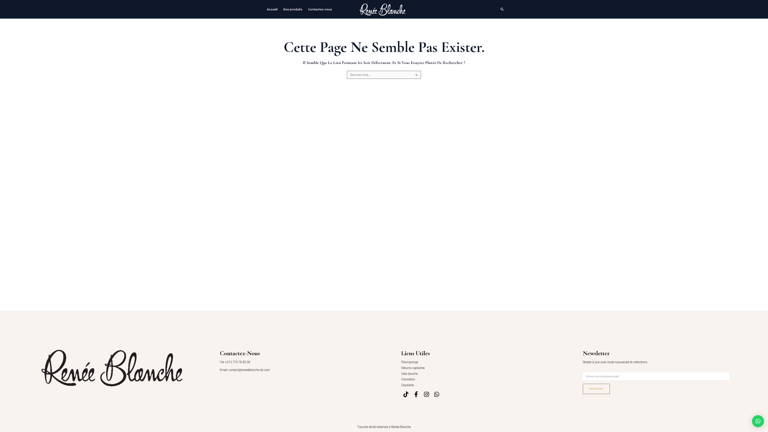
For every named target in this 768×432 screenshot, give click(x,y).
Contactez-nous (320, 9)
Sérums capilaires (413, 368)
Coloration (408, 379)
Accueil (272, 9)
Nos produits (292, 9)
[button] (502, 9)
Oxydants (407, 385)
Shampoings (409, 362)
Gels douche (409, 374)
